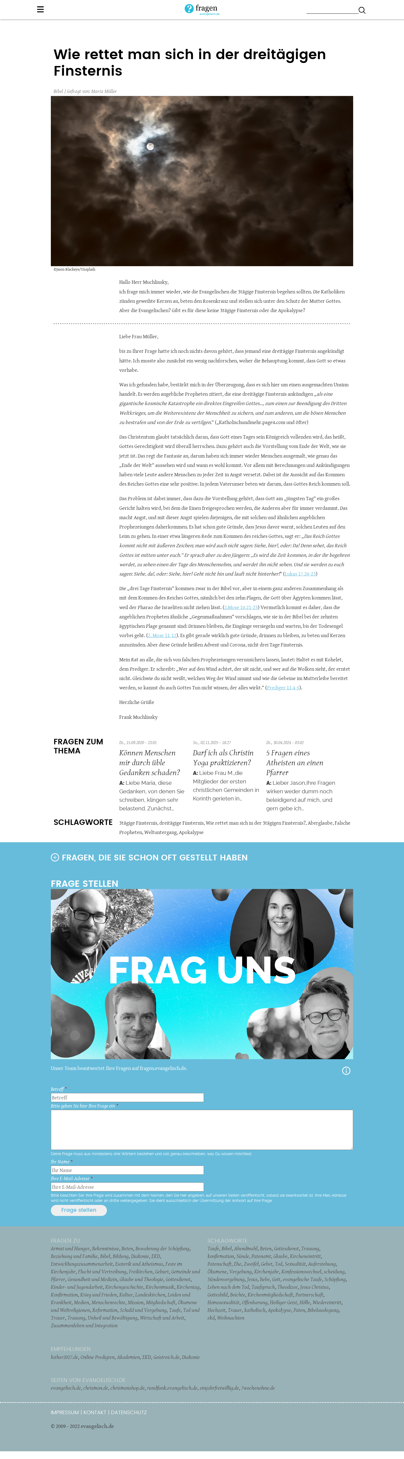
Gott (276, 1279)
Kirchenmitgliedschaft (270, 1294)
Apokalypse (191, 832)
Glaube (280, 1256)
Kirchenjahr (266, 1271)
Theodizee (287, 1287)
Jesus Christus (314, 1287)
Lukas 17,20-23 (300, 573)
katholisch (254, 1310)
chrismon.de (95, 1388)
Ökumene (217, 1271)
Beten (127, 1248)
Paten (299, 1310)
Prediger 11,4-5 (283, 687)
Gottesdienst (178, 1279)
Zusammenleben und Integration (84, 1325)
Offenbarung (254, 1302)
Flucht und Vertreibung (102, 1271)
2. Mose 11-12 (162, 635)
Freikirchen (141, 1271)
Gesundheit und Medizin (92, 1279)
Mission (135, 1302)
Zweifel (251, 1264)
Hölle (305, 1302)
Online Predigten (98, 1357)
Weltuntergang (160, 832)
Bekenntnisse (105, 1248)
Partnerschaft (309, 1294)
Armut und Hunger (70, 1248)
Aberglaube (320, 823)
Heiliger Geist (283, 1302)
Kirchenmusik (160, 1287)
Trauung (76, 1318)
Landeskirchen (150, 1294)
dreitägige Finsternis (181, 823)
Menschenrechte (108, 1302)
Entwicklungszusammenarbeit (82, 1264)
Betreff (57, 1089)
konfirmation (220, 1256)
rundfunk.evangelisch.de (172, 1388)
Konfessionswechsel (301, 1271)
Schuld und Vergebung (143, 1310)
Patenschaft (219, 1264)
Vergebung (240, 1271)
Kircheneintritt (305, 1256)
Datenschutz (129, 1412)
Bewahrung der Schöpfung (162, 1248)
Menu (40, 9)
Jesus (252, 1279)
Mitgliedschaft (160, 1302)
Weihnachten (230, 1318)
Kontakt (95, 1412)
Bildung (121, 1256)
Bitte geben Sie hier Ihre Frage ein (83, 1106)
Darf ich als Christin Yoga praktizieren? (223, 757)
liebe (265, 1279)
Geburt (162, 1271)
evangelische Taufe (302, 1279)
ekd (211, 1318)
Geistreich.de (166, 1357)
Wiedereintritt (326, 1302)
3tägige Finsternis (138, 823)
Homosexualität (223, 1302)
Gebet (266, 1264)
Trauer (235, 1310)
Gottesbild (217, 1294)
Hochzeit (216, 1310)
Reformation (104, 1310)
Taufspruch (263, 1287)
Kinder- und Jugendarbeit (77, 1287)
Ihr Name (60, 1161)
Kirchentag (188, 1287)
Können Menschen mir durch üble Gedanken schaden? (149, 762)
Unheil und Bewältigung (112, 1318)
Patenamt (261, 1256)
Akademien (128, 1357)
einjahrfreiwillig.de (219, 1388)
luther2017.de (64, 1357)
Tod (278, 1264)
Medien (81, 1302)
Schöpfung (335, 1279)
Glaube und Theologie (141, 1279)
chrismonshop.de (127, 1388)
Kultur (126, 1294)
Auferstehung (322, 1264)
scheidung (334, 1271)
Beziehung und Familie (74, 1256)
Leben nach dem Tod (228, 1287)
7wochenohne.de (258, 1388)
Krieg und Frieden (98, 1294)
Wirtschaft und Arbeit (162, 1318)
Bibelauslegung (323, 1310)
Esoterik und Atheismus (139, 1264)
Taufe (175, 1310)
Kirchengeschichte (124, 1287)
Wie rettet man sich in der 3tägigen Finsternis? (256, 823)
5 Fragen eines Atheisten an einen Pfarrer (294, 762)
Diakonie (140, 1256)
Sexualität (295, 1264)
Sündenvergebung (226, 1279)
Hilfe (346, 1071)
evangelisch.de (66, 1388)
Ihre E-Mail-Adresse (70, 1178)
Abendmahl (246, 1248)
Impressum (65, 1412)
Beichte (237, 1294)
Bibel (58, 91)
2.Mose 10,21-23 (241, 607)
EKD (155, 1256)
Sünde (242, 1256)
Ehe (237, 1264)
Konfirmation (64, 1294)
